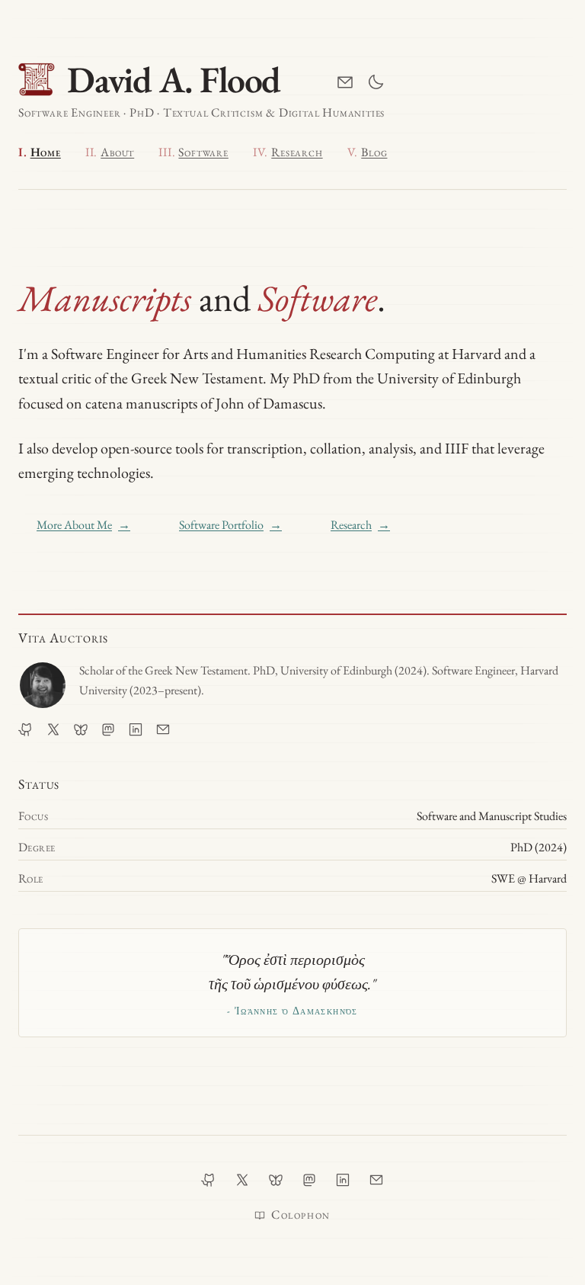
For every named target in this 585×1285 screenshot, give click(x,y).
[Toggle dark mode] (375, 82)
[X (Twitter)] (53, 729)
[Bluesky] (80, 729)
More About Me (83, 525)
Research (360, 525)
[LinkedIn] (135, 729)
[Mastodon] (108, 729)
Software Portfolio (230, 525)
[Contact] (345, 82)
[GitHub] (26, 729)
